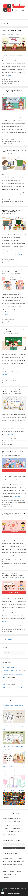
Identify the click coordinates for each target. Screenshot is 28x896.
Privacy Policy (5, 888)
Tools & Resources (15, 439)
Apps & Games (7, 199)
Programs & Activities (9, 139)
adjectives (6, 81)
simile (3, 442)
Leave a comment (8, 83)
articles (5, 439)
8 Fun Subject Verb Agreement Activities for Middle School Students (13, 270)
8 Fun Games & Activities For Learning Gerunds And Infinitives (12, 91)
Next (10, 639)
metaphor (22, 440)
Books (9, 439)
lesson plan (16, 81)
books (9, 440)
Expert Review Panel (13, 885)
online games (19, 201)
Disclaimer (21, 885)
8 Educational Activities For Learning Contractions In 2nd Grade (12, 210)
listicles (19, 141)
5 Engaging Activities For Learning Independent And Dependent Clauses (12, 574)
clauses (14, 629)
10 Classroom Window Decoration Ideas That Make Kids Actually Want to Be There (13, 770)
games (10, 141)
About (5, 885)
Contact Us (23, 888)
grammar (11, 81)
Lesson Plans (7, 79)
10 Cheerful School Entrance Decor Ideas (14, 790)
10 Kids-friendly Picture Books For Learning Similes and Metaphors (11, 390)
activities (6, 141)
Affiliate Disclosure (14, 888)
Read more (8, 75)
